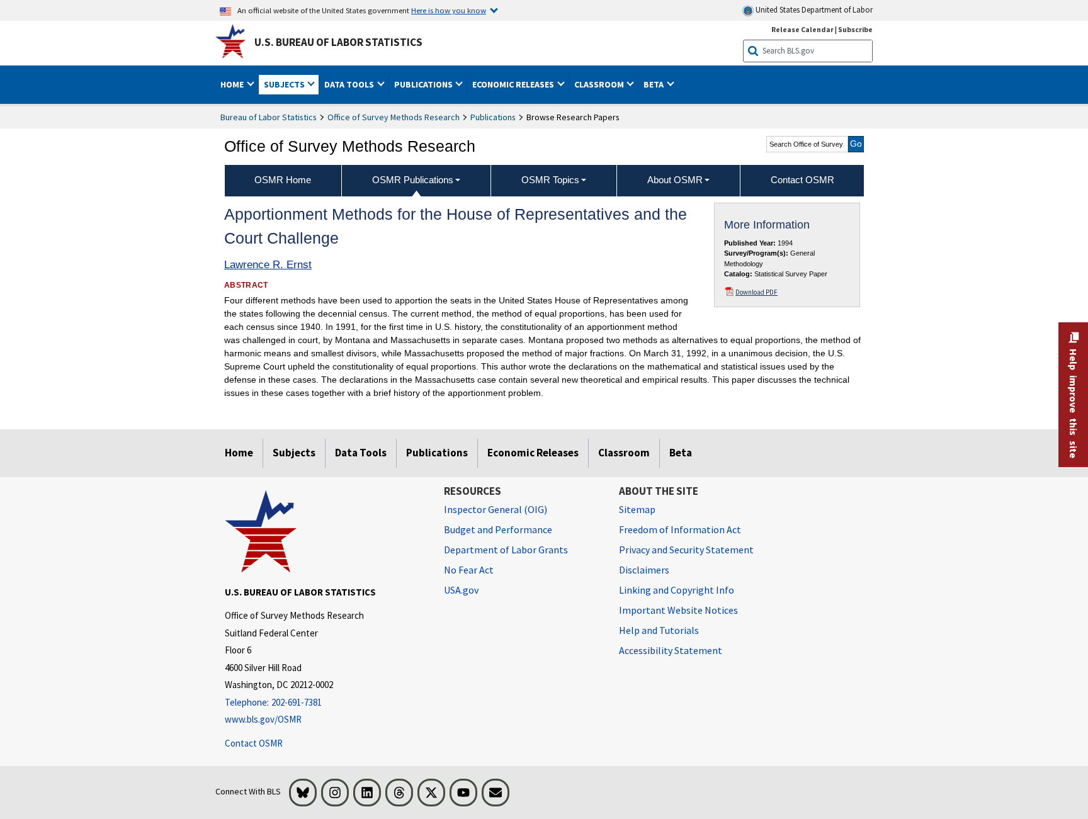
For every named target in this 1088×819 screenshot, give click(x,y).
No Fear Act (469, 569)
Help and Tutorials (659, 630)
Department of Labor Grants (506, 549)
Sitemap (637, 509)
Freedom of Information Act (680, 529)
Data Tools (361, 453)
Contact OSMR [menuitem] (802, 179)
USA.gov (461, 590)
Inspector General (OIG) (495, 509)
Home (239, 453)
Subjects (294, 453)
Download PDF (756, 292)
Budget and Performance (498, 529)
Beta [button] (654, 84)
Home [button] (233, 84)
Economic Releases (533, 453)
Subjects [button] (285, 84)
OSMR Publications (412, 179)
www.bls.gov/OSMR (263, 719)
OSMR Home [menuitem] (282, 179)
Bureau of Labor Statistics (268, 117)
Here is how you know (448, 10)
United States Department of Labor (813, 9)
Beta (680, 453)
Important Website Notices (678, 610)
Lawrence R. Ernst (268, 265)
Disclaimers (644, 569)
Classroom (624, 453)
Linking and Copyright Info (676, 590)
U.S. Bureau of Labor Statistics (338, 42)
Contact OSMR (254, 743)
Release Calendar (802, 29)
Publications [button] (424, 84)
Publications (493, 117)
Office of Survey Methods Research (393, 117)
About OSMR (675, 179)
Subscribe (855, 29)
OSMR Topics (550, 179)
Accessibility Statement (670, 650)
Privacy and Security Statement (686, 549)
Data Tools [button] (350, 84)
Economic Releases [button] (514, 84)
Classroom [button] (600, 84)
